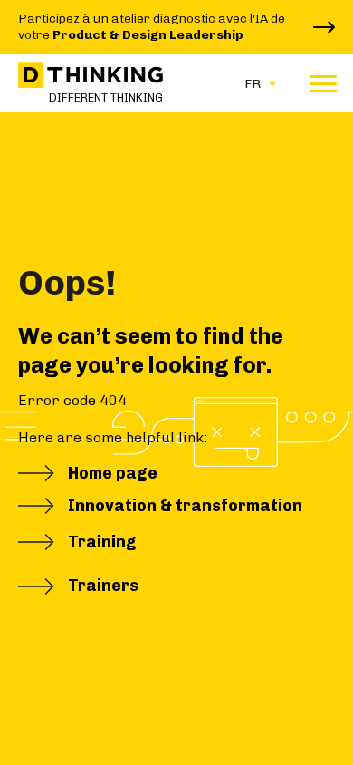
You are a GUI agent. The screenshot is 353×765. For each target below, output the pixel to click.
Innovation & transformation (185, 506)
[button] (256, 83)
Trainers (103, 586)
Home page (112, 473)
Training (102, 542)
